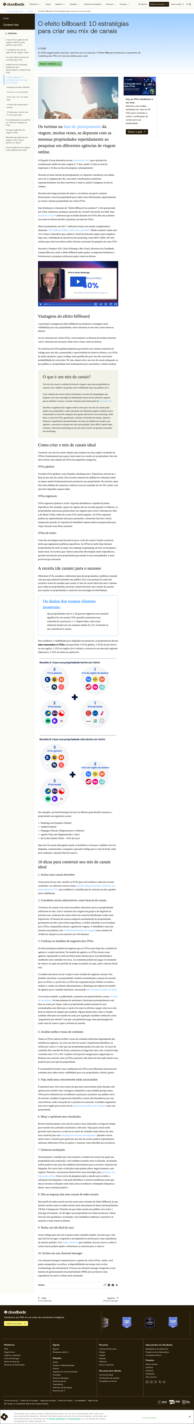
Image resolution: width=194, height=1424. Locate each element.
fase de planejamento (82, 127)
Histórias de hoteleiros (92, 4)
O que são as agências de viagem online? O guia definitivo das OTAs (17, 42)
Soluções (73, 4)
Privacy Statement (57, 1419)
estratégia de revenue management (78, 1135)
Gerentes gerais (59, 1381)
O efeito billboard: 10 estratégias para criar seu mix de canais (17, 80)
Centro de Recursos (15, 11)
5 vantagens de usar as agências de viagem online (17, 51)
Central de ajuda (106, 1375)
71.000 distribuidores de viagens (79, 930)
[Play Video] (40, 304)
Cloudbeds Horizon (153, 1355)
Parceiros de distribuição (14, 1365)
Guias (30, 11)
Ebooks (102, 1355)
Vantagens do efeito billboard (18, 87)
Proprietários (58, 1384)
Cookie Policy (75, 1419)
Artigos (102, 1352)
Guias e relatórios (106, 1365)
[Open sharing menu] (110, 304)
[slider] (70, 304)
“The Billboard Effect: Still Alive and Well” (69, 230)
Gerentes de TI (59, 1390)
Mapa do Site (93, 1401)
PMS (6, 1349)
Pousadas (57, 1375)
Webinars (103, 1361)
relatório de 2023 (81, 160)
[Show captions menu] (95, 304)
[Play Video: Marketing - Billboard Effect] (78, 282)
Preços (48, 4)
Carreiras (149, 1367)
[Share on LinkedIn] (108, 1285)
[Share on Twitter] (116, 1285)
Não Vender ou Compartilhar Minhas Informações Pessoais (26, 1404)
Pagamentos (9, 1352)
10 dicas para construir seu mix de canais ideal (17, 113)
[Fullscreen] (115, 304)
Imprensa (149, 1370)
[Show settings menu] (105, 304)
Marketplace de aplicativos (157, 1349)
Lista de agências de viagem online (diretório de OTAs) (18, 148)
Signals (56, 1349)
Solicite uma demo (157, 4)
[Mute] (100, 304)
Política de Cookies (65, 1401)
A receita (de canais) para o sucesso (17, 105)
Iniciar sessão (176, 4)
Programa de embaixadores (157, 1352)
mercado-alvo (106, 401)
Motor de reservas (11, 1361)
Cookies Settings (149, 1418)
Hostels (56, 1368)
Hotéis (55, 1362)
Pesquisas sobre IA (60, 1352)
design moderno (70, 1242)
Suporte (144, 4)
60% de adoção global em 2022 (102, 990)
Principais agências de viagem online (15, 131)
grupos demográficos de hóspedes (90, 1106)
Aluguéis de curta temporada (65, 1371)
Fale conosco (151, 1377)
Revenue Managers (61, 1378)
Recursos (109, 4)
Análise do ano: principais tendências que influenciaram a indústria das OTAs (18, 68)
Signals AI (59, 4)
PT (187, 4)
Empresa (123, 4)
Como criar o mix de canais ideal (17, 98)
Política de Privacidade (29, 1401)
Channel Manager (11, 1358)
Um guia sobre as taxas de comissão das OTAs (17, 58)
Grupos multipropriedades (63, 1365)
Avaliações (150, 1374)
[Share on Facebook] (112, 1285)
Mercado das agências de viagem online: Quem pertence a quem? (17, 140)
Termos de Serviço (11, 1401)
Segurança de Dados (48, 1401)
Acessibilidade (80, 1401)
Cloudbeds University (108, 1381)
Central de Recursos (107, 1349)
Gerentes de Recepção (62, 1387)
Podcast (102, 1358)
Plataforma (33, 4)
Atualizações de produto (109, 1378)
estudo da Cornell (47, 215)
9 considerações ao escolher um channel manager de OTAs (18, 122)
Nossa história (152, 1364)
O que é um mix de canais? (17, 92)
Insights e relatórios (12, 1355)
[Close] (190, 1417)
